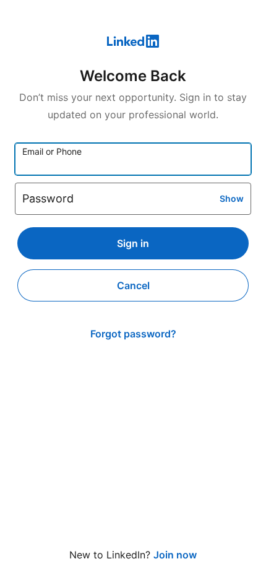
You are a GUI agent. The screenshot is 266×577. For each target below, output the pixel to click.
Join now (175, 555)
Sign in (133, 243)
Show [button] (232, 198)
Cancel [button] (133, 285)
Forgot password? (133, 334)
